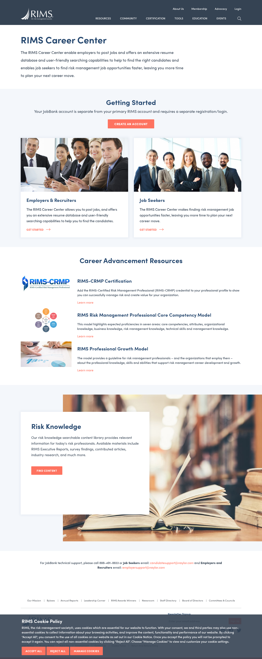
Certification (155, 18)
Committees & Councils (222, 600)
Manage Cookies (86, 651)
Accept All (34, 651)
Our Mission (34, 600)
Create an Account (131, 124)
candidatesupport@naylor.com (172, 563)
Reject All (57, 651)
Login (238, 9)
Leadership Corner (94, 600)
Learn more (85, 302)
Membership (199, 9)
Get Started (35, 229)
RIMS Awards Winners (123, 600)
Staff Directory (168, 600)
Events (221, 18)
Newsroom (148, 600)
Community (128, 18)
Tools (179, 18)
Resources (103, 18)
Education (199, 18)
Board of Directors (192, 600)
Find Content (47, 470)
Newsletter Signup (179, 614)
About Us (178, 9)
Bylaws (51, 600)
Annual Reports (69, 600)
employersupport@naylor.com (143, 567)
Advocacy (221, 9)
